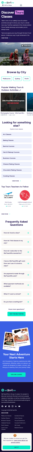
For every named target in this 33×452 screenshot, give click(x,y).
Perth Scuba (8, 202)
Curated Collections (20, 423)
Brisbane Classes (5, 420)
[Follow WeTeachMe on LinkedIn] (16, 406)
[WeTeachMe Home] (16, 390)
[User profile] (21, 5)
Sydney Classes (5, 418)
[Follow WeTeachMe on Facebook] (2, 406)
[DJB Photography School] (25, 195)
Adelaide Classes (5, 423)
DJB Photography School (25, 202)
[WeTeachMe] (16, 2)
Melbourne (6, 79)
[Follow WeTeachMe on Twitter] (6, 406)
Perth (27, 79)
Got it (16, 447)
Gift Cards (17, 425)
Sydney (17, 79)
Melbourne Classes (6, 415)
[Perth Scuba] (8, 195)
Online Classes (18, 418)
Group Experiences (20, 420)
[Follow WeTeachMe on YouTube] (19, 406)
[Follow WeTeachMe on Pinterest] (9, 406)
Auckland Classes (19, 415)
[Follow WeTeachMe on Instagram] (13, 406)
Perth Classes (5, 425)
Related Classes (19, 427)
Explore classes (16, 374)
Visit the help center (16, 314)
